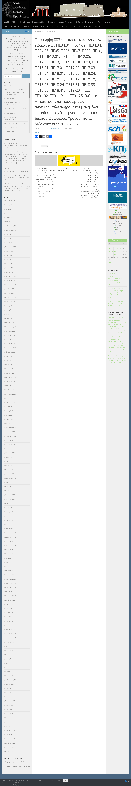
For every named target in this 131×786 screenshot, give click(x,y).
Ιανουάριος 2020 (10, 533)
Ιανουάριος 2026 (10, 230)
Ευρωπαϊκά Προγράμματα (49, 26)
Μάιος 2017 (9, 667)
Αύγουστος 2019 (10, 554)
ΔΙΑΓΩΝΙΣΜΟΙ (9, 128)
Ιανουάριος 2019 (10, 583)
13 (117, 251)
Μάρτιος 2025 (9, 272)
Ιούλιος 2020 (9, 507)
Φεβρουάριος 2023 (11, 377)
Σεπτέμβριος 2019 (11, 549)
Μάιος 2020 (9, 516)
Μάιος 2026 (9, 213)
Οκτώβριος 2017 (10, 646)
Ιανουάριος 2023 (10, 381)
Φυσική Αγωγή (107, 22)
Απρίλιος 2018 (9, 621)
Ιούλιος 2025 (9, 255)
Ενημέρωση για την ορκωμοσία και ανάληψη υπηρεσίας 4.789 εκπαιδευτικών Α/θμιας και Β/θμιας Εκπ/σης (16, 177)
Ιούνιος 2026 (9, 209)
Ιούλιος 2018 (9, 608)
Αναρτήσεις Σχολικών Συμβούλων (15, 762)
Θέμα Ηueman (30, 785)
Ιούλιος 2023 (9, 356)
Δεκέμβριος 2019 (10, 537)
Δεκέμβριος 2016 (10, 688)
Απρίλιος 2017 (9, 671)
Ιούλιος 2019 (9, 558)
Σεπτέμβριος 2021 (11, 449)
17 (109, 254)
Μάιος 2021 (9, 465)
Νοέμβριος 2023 (10, 339)
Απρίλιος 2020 (9, 520)
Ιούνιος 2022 (9, 411)
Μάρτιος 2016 (9, 726)
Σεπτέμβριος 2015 (11, 743)
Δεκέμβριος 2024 (10, 285)
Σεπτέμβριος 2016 (11, 701)
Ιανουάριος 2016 (10, 734)
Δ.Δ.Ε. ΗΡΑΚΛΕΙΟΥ (10, 22)
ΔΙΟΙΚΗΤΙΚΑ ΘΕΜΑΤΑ (11, 132)
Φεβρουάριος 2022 (11, 428)
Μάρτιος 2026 (9, 222)
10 (109, 251)
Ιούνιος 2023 (9, 360)
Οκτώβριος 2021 (10, 444)
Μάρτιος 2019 (9, 575)
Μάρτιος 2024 (9, 322)
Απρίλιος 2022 (9, 419)
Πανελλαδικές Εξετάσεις (30, 26)
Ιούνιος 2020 (9, 512)
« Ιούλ (110, 262)
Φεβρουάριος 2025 (11, 276)
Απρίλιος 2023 (9, 369)
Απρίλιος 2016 (9, 722)
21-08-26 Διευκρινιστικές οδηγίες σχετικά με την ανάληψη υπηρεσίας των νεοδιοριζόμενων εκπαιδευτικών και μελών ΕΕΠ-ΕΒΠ (117, 279)
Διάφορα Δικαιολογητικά (12, 26)
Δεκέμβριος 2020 (10, 486)
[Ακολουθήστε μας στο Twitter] (28, 31)
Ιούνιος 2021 (9, 461)
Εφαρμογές (51, 22)
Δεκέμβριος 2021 (10, 436)
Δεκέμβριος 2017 (10, 638)
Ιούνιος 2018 (9, 613)
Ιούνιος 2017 (9, 663)
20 (117, 254)
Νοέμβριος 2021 (10, 440)
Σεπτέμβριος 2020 (11, 499)
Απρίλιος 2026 (9, 217)
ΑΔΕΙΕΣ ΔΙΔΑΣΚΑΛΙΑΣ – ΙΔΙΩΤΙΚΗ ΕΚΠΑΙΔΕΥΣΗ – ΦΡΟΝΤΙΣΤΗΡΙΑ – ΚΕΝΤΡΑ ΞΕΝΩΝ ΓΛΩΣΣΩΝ (15, 92)
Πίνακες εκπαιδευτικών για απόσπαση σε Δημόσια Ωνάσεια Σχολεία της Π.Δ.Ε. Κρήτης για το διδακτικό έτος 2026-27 (117, 359)
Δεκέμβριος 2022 (10, 386)
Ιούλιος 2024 (9, 306)
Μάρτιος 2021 (9, 474)
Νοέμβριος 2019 (10, 541)
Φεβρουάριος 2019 (11, 579)
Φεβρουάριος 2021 (11, 478)
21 (120, 254)
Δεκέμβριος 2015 (10, 739)
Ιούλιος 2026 (9, 205)
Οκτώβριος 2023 (10, 343)
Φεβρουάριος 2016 (11, 730)
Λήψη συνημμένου (41, 132)
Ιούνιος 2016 (9, 713)
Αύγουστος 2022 (10, 402)
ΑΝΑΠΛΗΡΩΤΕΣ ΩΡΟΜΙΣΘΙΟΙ (45, 31)
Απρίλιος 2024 (9, 318)
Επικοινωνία (89, 22)
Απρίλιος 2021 (9, 470)
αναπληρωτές (44, 146)
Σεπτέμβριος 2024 (11, 297)
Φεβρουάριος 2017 (11, 680)
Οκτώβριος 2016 (10, 697)
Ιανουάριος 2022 (10, 432)
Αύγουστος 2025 (10, 251)
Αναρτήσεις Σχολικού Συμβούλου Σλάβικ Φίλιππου (17, 767)
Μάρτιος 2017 (9, 676)
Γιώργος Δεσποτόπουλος (51, 129)
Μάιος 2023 (9, 364)
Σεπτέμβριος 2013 (11, 751)
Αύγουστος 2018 (10, 604)
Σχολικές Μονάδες (38, 22)
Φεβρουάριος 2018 (11, 629)
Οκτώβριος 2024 (10, 293)
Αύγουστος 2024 (10, 301)
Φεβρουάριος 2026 (11, 226)
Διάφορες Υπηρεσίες (65, 22)
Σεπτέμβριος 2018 (11, 600)
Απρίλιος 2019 (9, 570)
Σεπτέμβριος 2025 (11, 247)
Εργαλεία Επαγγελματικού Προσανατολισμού (85, 26)
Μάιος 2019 (9, 566)
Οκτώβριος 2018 (10, 596)
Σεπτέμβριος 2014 (11, 747)
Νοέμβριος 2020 (10, 491)
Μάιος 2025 (9, 264)
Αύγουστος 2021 (10, 453)
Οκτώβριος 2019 (10, 545)
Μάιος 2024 (9, 314)
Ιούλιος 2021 (9, 457)
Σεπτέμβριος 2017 (11, 650)
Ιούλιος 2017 (9, 659)
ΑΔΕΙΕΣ (7, 85)
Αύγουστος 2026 (10, 201)
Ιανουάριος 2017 (10, 684)
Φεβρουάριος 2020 (11, 528)
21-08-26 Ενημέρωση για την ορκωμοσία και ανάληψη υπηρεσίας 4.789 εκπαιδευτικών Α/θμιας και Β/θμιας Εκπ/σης (117, 293)
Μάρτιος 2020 (9, 524)
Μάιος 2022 (9, 415)
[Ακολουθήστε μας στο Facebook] (26, 31)
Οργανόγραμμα (25, 22)
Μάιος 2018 (9, 617)
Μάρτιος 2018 (9, 625)
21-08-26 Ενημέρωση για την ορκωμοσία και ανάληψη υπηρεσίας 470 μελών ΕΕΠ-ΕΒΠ (117, 303)
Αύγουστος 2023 (10, 352)
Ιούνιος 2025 (9, 259)
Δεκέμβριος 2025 (10, 234)
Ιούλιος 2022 (9, 407)
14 (120, 251)
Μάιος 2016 (9, 718)
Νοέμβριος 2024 (10, 289)
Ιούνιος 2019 (9, 562)
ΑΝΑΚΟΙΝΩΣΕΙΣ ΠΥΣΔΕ (11, 98)
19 (115, 254)
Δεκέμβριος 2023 (10, 335)
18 (112, 254)
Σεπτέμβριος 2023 (11, 348)
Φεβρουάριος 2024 (11, 327)
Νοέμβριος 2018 (10, 592)
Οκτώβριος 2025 (10, 243)
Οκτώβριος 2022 (10, 394)
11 (112, 251)
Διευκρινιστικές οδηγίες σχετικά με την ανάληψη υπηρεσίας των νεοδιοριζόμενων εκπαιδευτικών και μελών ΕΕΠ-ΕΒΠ (16, 145)
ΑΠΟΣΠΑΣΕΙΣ (9, 113)
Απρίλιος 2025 (9, 268)
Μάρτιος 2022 (9, 423)
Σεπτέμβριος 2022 (11, 398)
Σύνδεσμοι (79, 22)
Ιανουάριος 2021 (10, 482)
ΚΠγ (98, 22)
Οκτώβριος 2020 (10, 495)
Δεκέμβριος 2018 (10, 587)
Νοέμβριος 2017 (10, 642)
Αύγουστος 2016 (10, 705)
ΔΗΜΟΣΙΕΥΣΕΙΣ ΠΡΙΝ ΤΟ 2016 (14, 123)
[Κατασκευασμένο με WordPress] (13, 785)
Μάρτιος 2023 (9, 373)
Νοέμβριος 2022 (10, 390)
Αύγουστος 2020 (10, 503)
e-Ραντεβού (64, 26)
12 (115, 251)
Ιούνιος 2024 (9, 310)
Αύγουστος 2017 (10, 655)
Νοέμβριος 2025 (10, 238)
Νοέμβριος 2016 (10, 692)
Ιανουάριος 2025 (10, 280)
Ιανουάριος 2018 (10, 634)
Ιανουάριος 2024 (10, 331)
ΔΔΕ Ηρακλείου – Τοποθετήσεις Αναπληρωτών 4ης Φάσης (67, 170)
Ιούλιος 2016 (9, 709)
